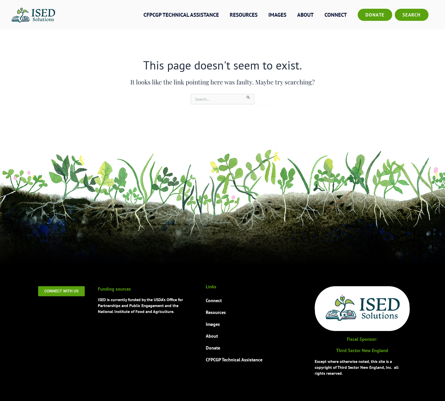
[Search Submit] (248, 96)
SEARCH (412, 15)
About (305, 14)
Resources (244, 14)
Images (277, 14)
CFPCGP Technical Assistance (181, 14)
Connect (335, 14)
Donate (374, 15)
